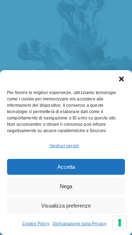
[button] (121, 78)
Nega (66, 186)
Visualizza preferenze (66, 206)
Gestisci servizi (64, 145)
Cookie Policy (35, 223)
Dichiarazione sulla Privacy (79, 223)
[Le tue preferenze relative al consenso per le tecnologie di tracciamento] (119, 222)
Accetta (66, 167)
